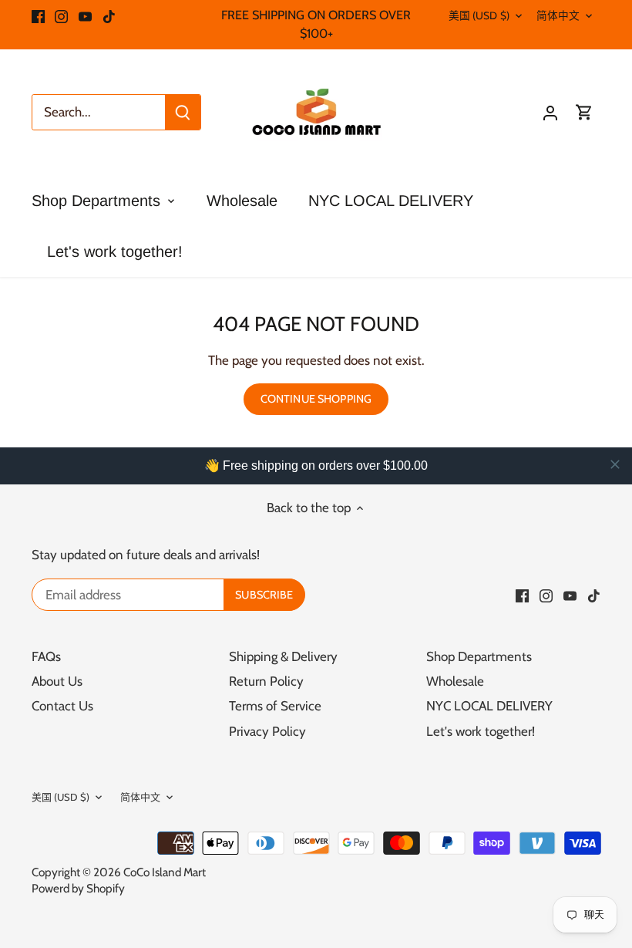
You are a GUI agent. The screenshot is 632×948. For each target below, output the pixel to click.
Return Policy (266, 681)
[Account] (550, 112)
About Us (57, 681)
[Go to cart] (584, 112)
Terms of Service (275, 706)
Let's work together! (480, 731)
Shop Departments (479, 656)
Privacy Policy (267, 731)
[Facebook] (38, 15)
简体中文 (558, 15)
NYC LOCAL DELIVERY (489, 706)
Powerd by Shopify (78, 888)
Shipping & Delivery (283, 656)
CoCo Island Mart (164, 872)
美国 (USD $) (479, 15)
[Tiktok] (109, 15)
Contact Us (62, 706)
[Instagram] (61, 15)
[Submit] (182, 112)
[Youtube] (85, 15)
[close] (615, 464)
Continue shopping (316, 399)
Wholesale (455, 681)
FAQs (46, 656)
